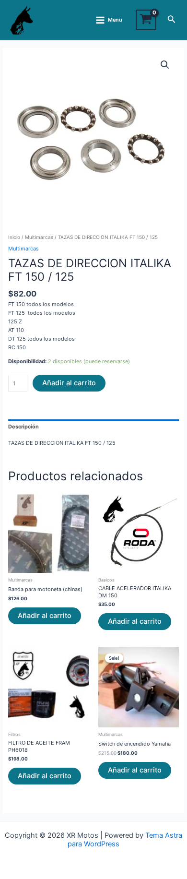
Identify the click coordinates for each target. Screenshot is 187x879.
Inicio (14, 237)
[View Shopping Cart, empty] (146, 20)
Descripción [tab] (23, 426)
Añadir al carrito (69, 383)
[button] (165, 64)
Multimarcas (39, 237)
